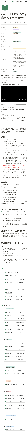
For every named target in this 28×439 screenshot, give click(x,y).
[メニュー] (26, 1)
